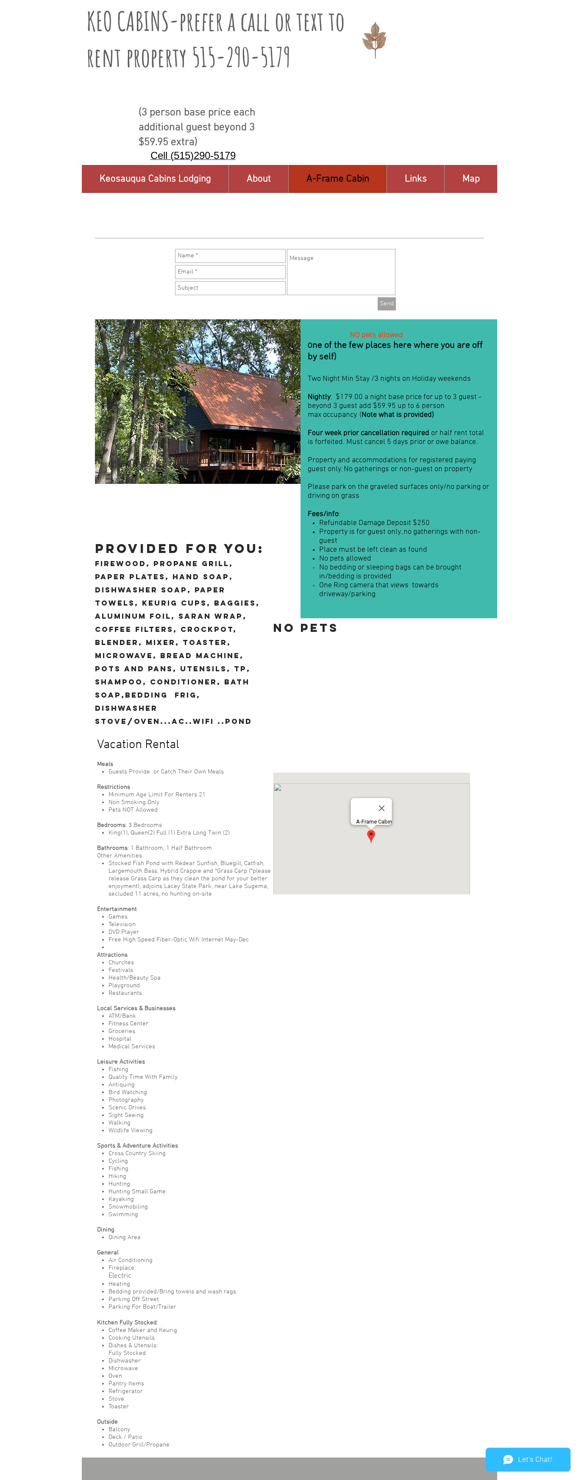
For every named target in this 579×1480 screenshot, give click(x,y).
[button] (415, 179)
